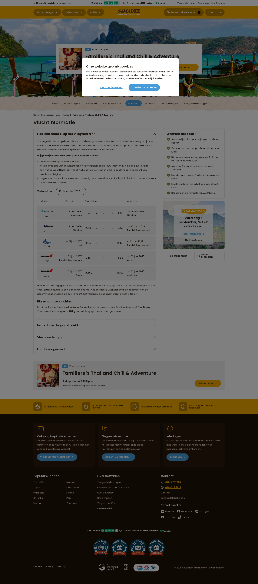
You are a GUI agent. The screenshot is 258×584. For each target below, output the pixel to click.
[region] (130, 77)
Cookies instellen (111, 87)
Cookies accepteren (144, 87)
